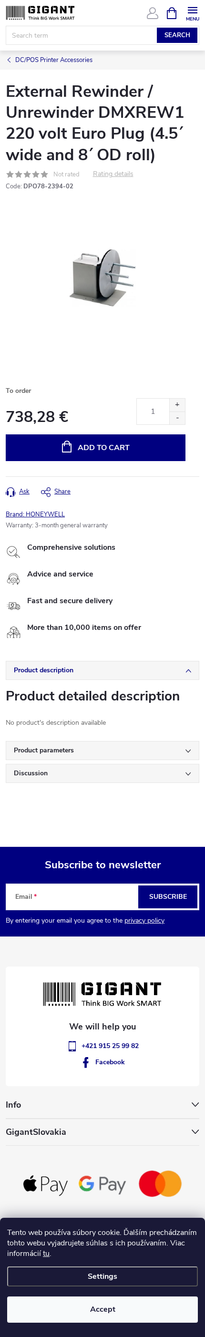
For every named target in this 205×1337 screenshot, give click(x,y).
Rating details (113, 174)
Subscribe (168, 896)
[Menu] (192, 12)
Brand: (35, 514)
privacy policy (144, 920)
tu (46, 1253)
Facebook (110, 1062)
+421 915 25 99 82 (110, 1045)
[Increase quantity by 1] (177, 405)
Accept (102, 1309)
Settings (102, 1276)
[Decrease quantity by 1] (177, 417)
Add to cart (104, 447)
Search (177, 35)
